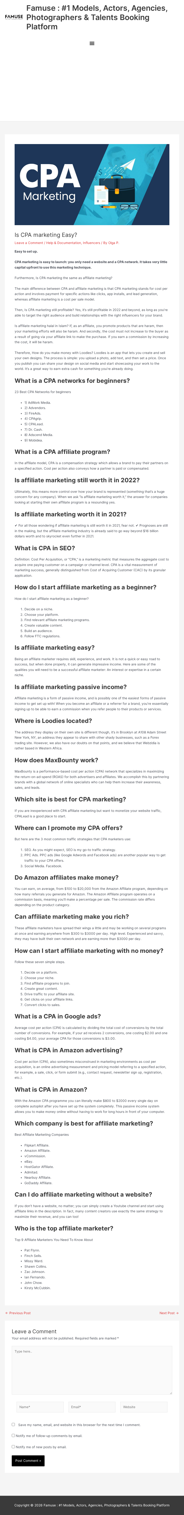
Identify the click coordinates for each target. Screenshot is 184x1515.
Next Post (169, 1313)
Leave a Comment (29, 243)
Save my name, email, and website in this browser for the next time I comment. (79, 1425)
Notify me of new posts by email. (41, 1447)
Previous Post (18, 1313)
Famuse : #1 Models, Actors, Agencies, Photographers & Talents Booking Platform (96, 17)
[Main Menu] (92, 44)
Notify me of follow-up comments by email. (49, 1436)
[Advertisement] (92, 85)
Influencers (91, 243)
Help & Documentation (63, 243)
